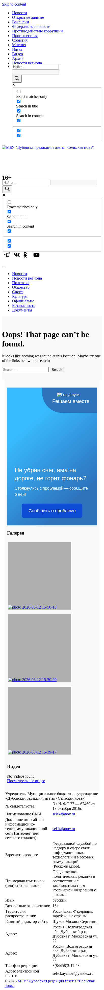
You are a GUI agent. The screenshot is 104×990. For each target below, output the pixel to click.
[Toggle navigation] (4, 266)
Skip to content (14, 4)
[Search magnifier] (17, 79)
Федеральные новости (31, 26)
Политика (20, 283)
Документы (22, 310)
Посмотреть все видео (26, 781)
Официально (23, 301)
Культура (20, 296)
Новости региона (27, 63)
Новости (19, 13)
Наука (17, 49)
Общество (21, 287)
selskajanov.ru (64, 814)
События (20, 40)
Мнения (19, 45)
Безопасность (23, 305)
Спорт (17, 292)
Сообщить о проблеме (52, 510)
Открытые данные (28, 17)
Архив (17, 58)
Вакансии (20, 22)
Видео (17, 54)
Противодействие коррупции (37, 31)
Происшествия (25, 35)
